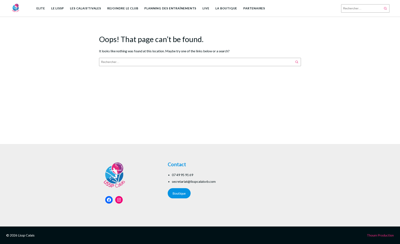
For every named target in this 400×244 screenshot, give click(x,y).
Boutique (179, 193)
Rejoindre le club (122, 8)
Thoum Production (380, 235)
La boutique (226, 8)
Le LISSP (57, 8)
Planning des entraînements (170, 8)
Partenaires (254, 8)
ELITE (40, 8)
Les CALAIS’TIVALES (85, 8)
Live (205, 8)
